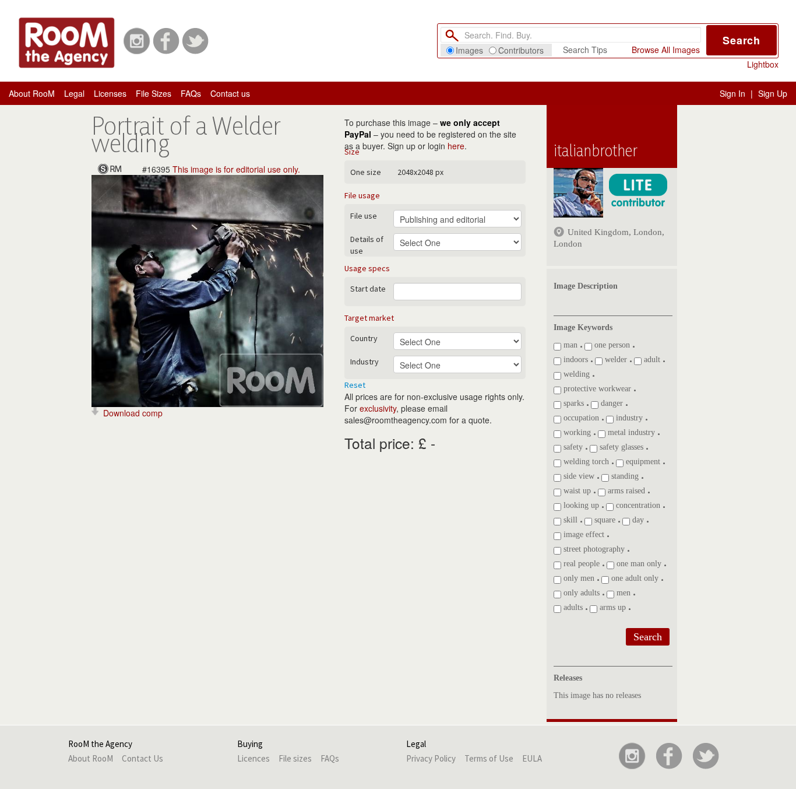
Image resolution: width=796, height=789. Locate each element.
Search (741, 40)
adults (572, 607)
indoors (574, 359)
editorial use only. (268, 169)
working (576, 432)
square (603, 520)
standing (624, 476)
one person (611, 345)
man (569, 345)
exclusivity (378, 408)
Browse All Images (666, 49)
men (622, 592)
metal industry (630, 432)
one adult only (633, 578)
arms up (611, 607)
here (456, 146)
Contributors (521, 50)
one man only (637, 563)
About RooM (32, 93)
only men (577, 578)
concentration (637, 505)
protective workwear (596, 388)
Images (469, 50)
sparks (572, 403)
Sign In (732, 93)
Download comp (133, 413)
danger (610, 403)
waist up (576, 490)
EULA (532, 758)
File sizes (295, 758)
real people (580, 563)
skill (569, 520)
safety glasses (620, 447)
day (637, 520)
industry (628, 417)
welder (615, 359)
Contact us (230, 93)
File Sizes (153, 93)
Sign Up (772, 93)
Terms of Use (488, 758)
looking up (580, 505)
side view (577, 476)
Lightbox (763, 64)
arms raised (625, 490)
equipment (642, 461)
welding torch (585, 461)
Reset (354, 385)
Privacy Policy (431, 758)
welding (575, 374)
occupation (580, 417)
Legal (74, 93)
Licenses (110, 93)
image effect (582, 534)
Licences (253, 758)
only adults (580, 592)
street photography (593, 549)
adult (651, 359)
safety (572, 447)
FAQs (191, 93)
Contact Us (142, 758)
